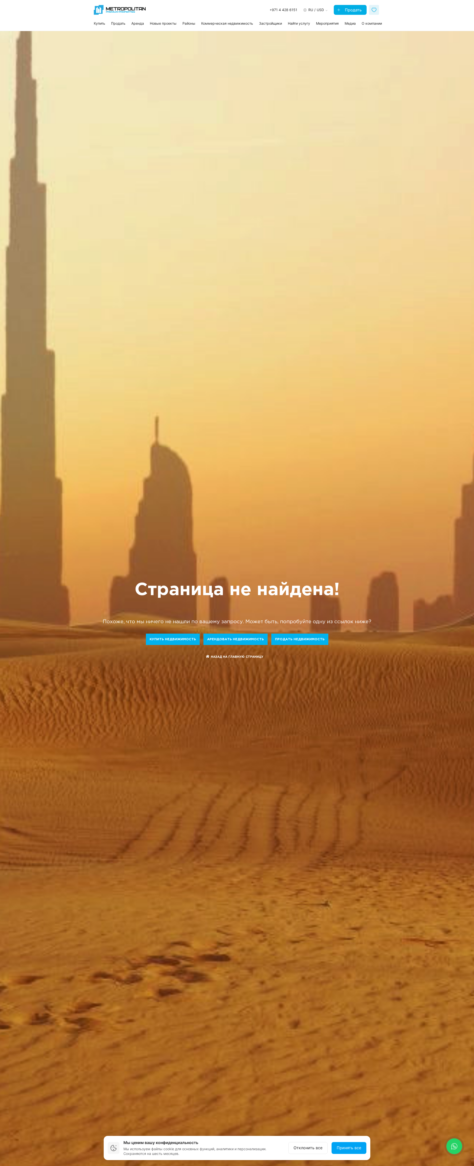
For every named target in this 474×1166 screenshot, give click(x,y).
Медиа (350, 23)
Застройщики (270, 23)
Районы (188, 23)
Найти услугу (299, 23)
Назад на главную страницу (237, 657)
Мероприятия (327, 23)
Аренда (137, 23)
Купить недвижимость (173, 639)
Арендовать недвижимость (235, 639)
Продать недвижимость (300, 639)
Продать (353, 9)
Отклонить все (308, 1147)
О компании (372, 23)
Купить (99, 23)
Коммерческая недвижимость (227, 23)
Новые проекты (163, 23)
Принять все (349, 1147)
